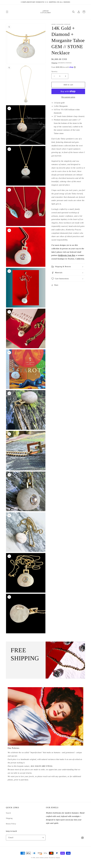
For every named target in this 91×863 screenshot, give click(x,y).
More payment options (68, 97)
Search (8, 813)
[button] (7, 11)
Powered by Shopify (54, 857)
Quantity (54, 71)
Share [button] (56, 285)
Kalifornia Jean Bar (66, 255)
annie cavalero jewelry (42, 857)
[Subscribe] (42, 837)
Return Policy (11, 824)
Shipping (54, 63)
